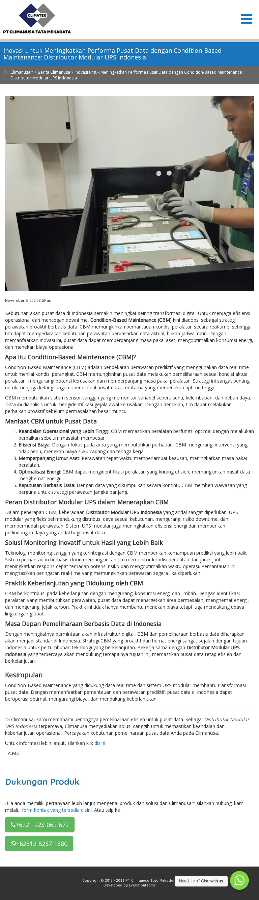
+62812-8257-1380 (41, 844)
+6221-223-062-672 (42, 825)
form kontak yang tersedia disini (57, 810)
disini (99, 743)
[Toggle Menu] (246, 19)
